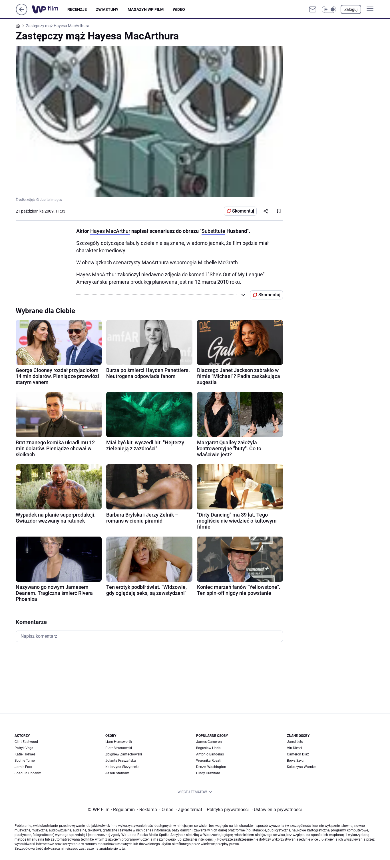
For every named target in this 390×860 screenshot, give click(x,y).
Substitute (213, 231)
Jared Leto (295, 742)
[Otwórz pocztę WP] (312, 9)
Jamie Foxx (24, 767)
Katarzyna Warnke (301, 767)
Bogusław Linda (208, 748)
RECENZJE (77, 9)
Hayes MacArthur (110, 231)
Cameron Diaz (298, 754)
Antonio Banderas (210, 754)
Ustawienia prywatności (277, 809)
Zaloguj (350, 9)
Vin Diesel (294, 748)
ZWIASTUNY (107, 9)
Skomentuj (243, 211)
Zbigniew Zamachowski (123, 754)
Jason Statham (117, 773)
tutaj (121, 849)
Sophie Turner (25, 761)
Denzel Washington (211, 767)
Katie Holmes (25, 754)
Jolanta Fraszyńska (120, 761)
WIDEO (179, 9)
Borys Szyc (295, 761)
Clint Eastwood (26, 742)
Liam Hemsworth (118, 742)
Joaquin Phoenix (28, 773)
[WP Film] (49, 9)
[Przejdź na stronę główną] (21, 13)
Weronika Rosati (208, 761)
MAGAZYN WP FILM (146, 9)
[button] (329, 9)
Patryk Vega (24, 748)
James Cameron (209, 742)
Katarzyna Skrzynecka (122, 767)
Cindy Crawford (208, 773)
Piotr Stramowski (118, 748)
